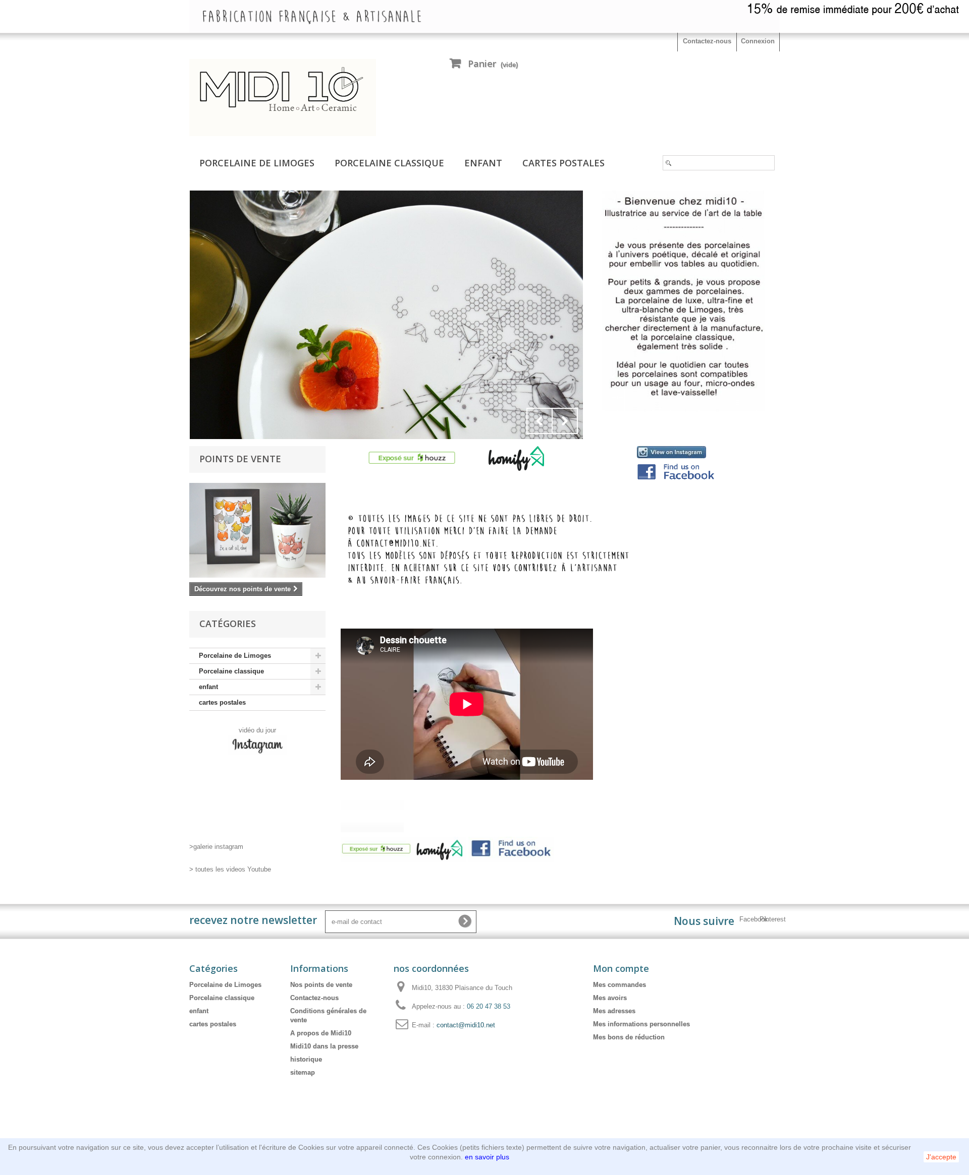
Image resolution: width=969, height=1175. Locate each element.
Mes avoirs (610, 998)
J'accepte (941, 1157)
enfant (483, 163)
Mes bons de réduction (629, 1037)
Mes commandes (619, 984)
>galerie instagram (216, 846)
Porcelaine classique (389, 163)
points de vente (240, 459)
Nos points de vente (321, 984)
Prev (539, 421)
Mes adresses (614, 1011)
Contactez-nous (707, 41)
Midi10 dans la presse (324, 1046)
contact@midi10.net (466, 1025)
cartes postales (563, 163)
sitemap (302, 1072)
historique (306, 1059)
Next (565, 421)
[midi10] (282, 97)
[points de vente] (257, 530)
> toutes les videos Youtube (230, 869)
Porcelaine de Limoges (256, 163)
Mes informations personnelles (641, 1024)
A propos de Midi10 (320, 1033)
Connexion (758, 41)
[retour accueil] (386, 315)
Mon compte (621, 968)
